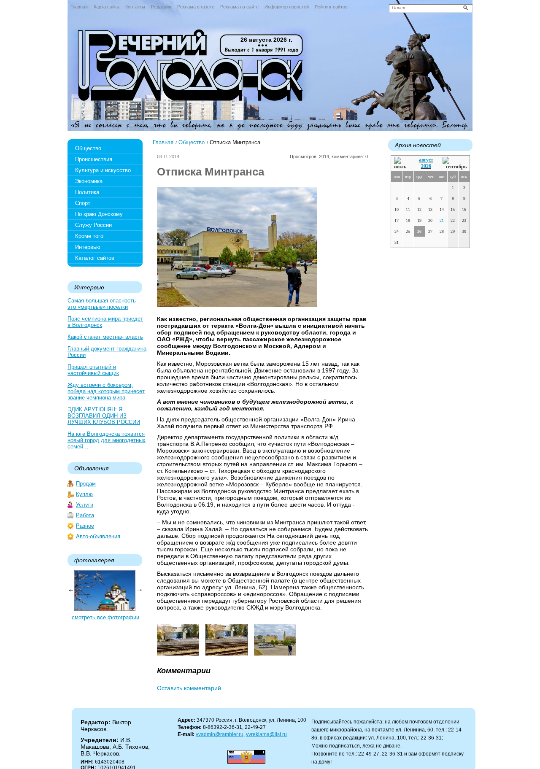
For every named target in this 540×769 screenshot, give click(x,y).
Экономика (89, 181)
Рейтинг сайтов (331, 6)
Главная (79, 6)
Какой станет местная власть (105, 337)
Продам (86, 483)
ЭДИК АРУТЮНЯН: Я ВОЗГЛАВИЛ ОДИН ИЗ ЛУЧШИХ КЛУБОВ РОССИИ (104, 415)
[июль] (401, 163)
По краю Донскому (99, 214)
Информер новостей (287, 6)
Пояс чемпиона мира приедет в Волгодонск (105, 322)
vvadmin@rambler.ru (219, 734)
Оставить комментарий (189, 688)
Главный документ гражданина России (107, 351)
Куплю (84, 494)
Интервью (87, 247)
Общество (88, 148)
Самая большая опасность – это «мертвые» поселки (104, 303)
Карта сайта (106, 6)
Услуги (84, 505)
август (426, 160)
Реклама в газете (195, 6)
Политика (87, 192)
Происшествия (93, 159)
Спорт (82, 203)
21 (442, 220)
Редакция (161, 6)
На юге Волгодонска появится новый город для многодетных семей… (107, 440)
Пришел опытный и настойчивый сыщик (93, 370)
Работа (85, 515)
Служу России (93, 225)
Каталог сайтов (94, 258)
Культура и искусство (103, 170)
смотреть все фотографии (105, 617)
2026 (426, 166)
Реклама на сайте (239, 6)
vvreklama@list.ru (266, 734)
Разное (85, 526)
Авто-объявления (98, 536)
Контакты (135, 6)
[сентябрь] (455, 163)
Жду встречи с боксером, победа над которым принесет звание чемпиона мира (106, 391)
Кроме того (89, 236)
